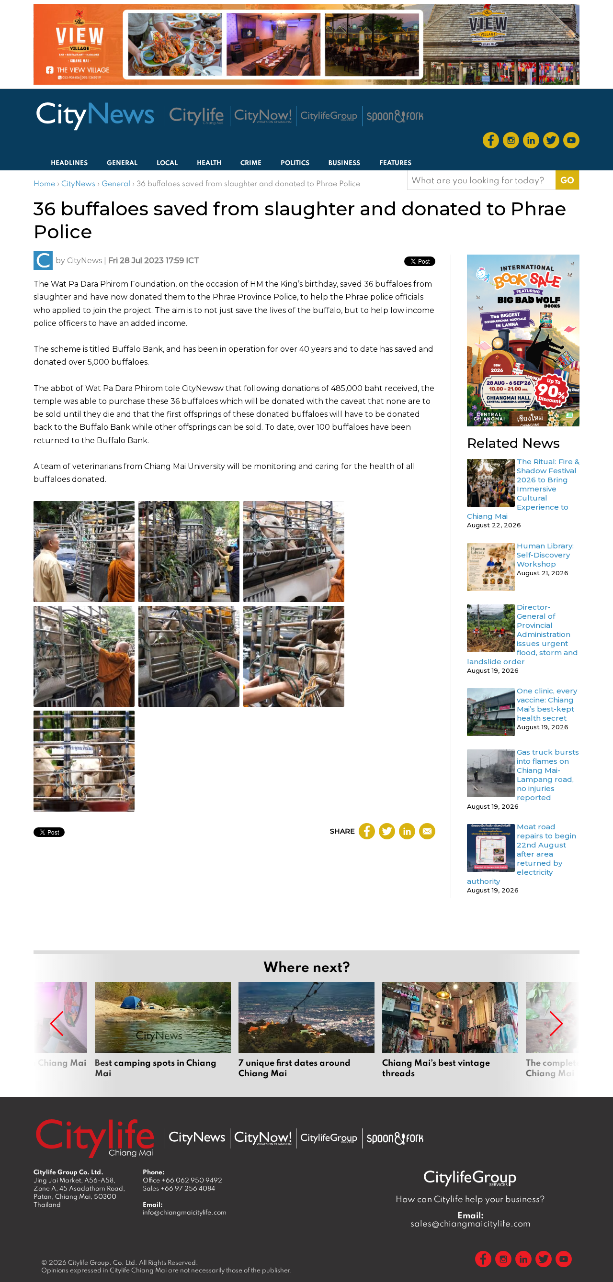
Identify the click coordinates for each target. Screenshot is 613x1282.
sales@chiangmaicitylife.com (470, 1219)
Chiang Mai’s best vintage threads (450, 1035)
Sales (179, 1188)
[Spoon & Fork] (395, 116)
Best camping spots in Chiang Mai (163, 1035)
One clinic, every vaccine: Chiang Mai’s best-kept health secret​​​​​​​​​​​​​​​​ (547, 704)
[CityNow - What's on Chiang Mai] (263, 1138)
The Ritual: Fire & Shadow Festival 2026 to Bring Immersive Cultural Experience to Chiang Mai (523, 489)
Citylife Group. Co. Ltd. (102, 1262)
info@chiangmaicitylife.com (185, 1212)
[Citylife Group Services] (329, 116)
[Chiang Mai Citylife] (197, 116)
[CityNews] (95, 116)
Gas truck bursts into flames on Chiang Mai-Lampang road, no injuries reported (548, 774)
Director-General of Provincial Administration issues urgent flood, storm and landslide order (522, 634)
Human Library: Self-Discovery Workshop (545, 555)
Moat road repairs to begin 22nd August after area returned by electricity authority (521, 854)
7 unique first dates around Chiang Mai (306, 1035)
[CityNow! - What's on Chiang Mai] (263, 116)
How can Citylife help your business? (470, 1198)
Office (182, 1180)
